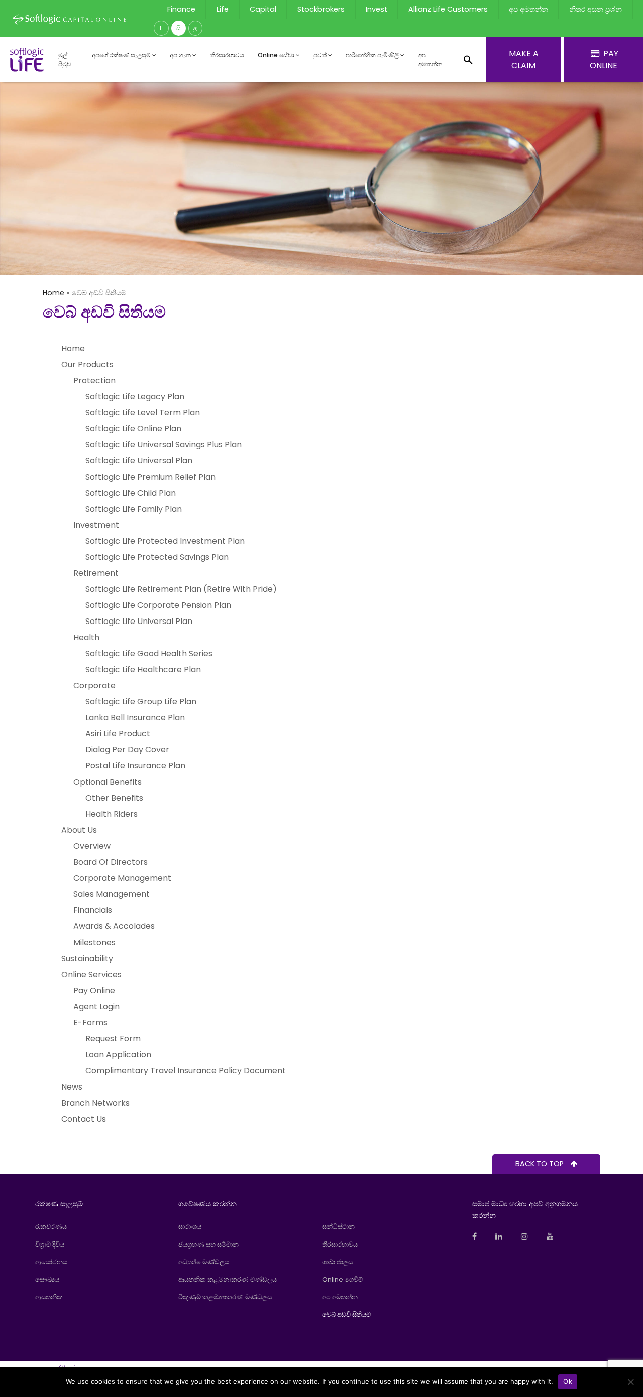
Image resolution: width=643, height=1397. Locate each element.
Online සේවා (276, 55)
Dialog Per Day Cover (127, 749)
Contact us (83, 1119)
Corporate (94, 685)
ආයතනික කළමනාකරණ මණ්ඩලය (227, 1279)
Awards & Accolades (114, 926)
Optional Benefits (107, 782)
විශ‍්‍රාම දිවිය (49, 1244)
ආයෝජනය (51, 1262)
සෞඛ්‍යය (47, 1279)
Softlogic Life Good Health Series (148, 653)
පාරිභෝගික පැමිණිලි (372, 55)
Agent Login (96, 1006)
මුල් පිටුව (64, 59)
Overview (92, 846)
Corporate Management (122, 878)
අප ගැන (180, 55)
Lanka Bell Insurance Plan (135, 717)
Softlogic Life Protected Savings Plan (157, 557)
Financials (92, 910)
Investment (96, 525)
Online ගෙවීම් (342, 1279)
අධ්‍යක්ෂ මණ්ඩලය (203, 1262)
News (71, 1087)
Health (86, 637)
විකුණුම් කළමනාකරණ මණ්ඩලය (225, 1297)
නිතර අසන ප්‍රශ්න (595, 9)
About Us (79, 830)
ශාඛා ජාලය (337, 1262)
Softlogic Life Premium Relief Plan (150, 477)
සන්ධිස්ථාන (338, 1226)
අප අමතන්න (528, 9)
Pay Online (94, 990)
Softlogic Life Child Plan (130, 493)
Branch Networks (95, 1103)
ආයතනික (49, 1297)
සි (178, 28)
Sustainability (87, 958)
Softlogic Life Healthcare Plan (143, 669)
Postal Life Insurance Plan (135, 765)
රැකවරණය (51, 1226)
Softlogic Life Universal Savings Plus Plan (163, 444)
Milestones (94, 942)
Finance (181, 9)
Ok (567, 1381)
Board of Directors (110, 862)
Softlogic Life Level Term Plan (142, 412)
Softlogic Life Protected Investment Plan (165, 541)
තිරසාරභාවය (227, 55)
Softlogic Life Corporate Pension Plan (158, 605)
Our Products (87, 364)
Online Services (91, 974)
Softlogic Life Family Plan (133, 509)
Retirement (96, 573)
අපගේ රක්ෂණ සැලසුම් (121, 55)
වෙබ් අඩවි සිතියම (346, 1314)
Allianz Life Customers (448, 9)
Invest (376, 9)
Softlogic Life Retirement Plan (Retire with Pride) (181, 589)
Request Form (113, 1038)
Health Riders (111, 814)
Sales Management (111, 894)
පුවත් (320, 55)
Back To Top (540, 1164)
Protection (94, 380)
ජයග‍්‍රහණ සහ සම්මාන (208, 1244)
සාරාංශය (189, 1226)
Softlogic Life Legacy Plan (134, 396)
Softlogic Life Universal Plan (138, 461)
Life (223, 9)
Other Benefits (114, 798)
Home (53, 293)
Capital (263, 9)
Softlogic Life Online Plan (133, 428)
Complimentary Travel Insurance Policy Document (185, 1070)
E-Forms (90, 1022)
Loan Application (118, 1054)
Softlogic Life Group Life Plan (140, 701)
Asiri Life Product (117, 733)
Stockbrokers (321, 9)
